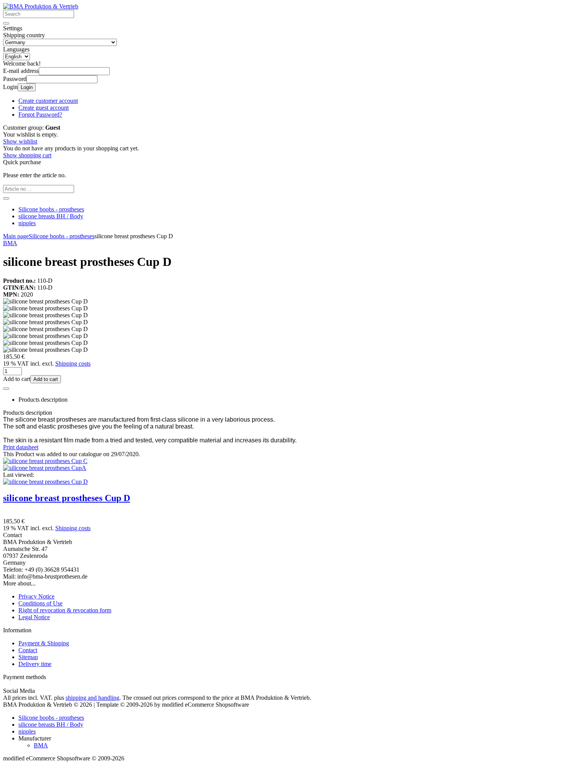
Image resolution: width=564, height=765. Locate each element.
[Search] (6, 23)
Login (27, 87)
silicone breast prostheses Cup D (66, 498)
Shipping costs (73, 363)
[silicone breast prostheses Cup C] (45, 461)
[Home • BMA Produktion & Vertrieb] (40, 6)
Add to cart (45, 379)
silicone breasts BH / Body (50, 216)
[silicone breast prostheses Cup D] (45, 481)
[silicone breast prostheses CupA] (44, 468)
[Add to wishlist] (6, 388)
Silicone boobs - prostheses (51, 209)
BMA (41, 745)
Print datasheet (20, 447)
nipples (27, 223)
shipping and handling (92, 697)
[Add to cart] (6, 198)
